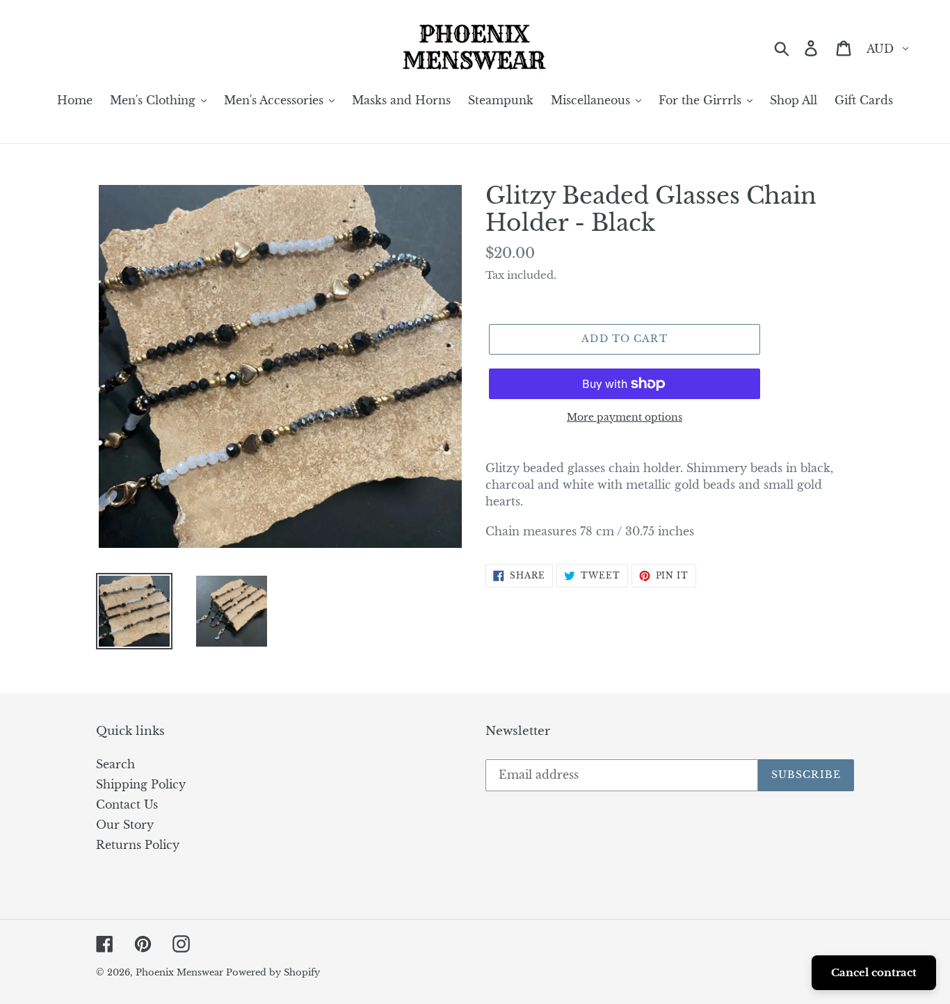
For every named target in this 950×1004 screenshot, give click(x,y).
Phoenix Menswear (181, 972)
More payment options (624, 417)
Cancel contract (874, 972)
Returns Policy (137, 845)
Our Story (125, 825)
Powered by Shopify (273, 972)
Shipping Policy (141, 784)
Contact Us (127, 804)
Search (115, 764)
